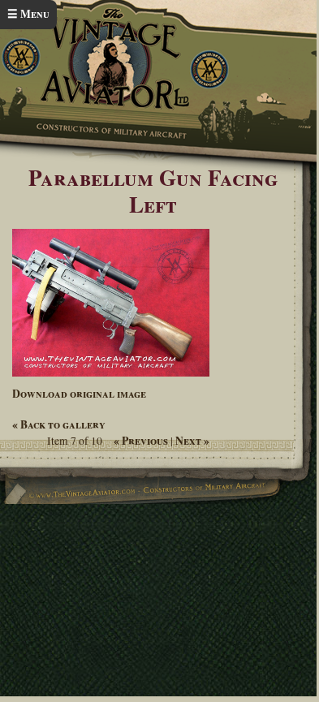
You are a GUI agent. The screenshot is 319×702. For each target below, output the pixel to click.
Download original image (79, 393)
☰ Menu (28, 14)
